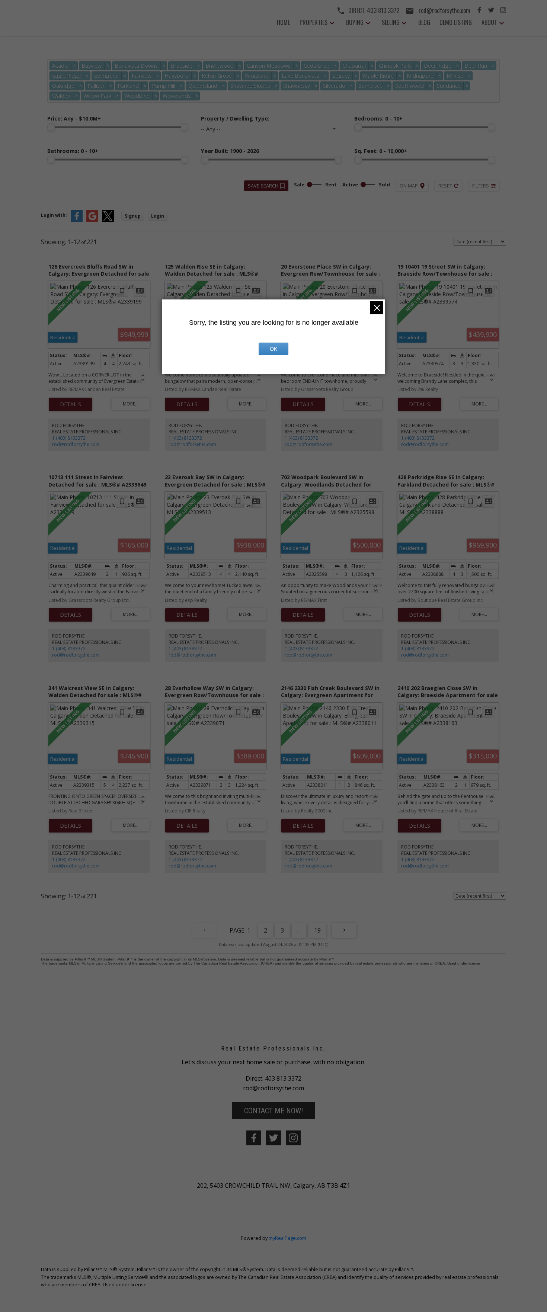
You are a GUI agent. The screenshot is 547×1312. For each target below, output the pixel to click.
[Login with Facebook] (77, 220)
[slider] (51, 127)
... (299, 930)
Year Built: (230, 150)
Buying (355, 22)
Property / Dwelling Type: (235, 118)
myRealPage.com (287, 1238)
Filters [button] (480, 185)
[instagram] (293, 1137)
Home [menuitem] (283, 22)
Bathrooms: (72, 150)
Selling (391, 22)
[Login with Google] (92, 220)
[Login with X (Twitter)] (108, 220)
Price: (74, 118)
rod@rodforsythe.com (76, 444)
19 (317, 930)
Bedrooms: (378, 118)
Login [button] (157, 216)
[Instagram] (503, 11)
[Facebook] (479, 11)
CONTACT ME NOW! (273, 1110)
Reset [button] (445, 185)
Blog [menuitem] (424, 22)
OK (273, 349)
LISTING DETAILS (70, 404)
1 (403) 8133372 (69, 438)
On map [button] (409, 185)
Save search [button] (263, 185)
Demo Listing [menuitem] (455, 22)
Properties (313, 22)
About (489, 22)
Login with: (54, 215)
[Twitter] (491, 11)
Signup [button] (133, 216)
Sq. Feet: (380, 150)
